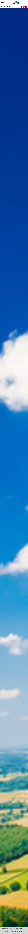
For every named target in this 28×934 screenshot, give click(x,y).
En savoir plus (14, 932)
